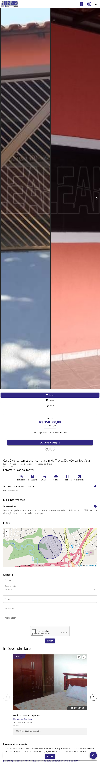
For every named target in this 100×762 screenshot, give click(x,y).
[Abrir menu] (96, 4)
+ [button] (7, 531)
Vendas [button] (8, 589)
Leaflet (79, 565)
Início (5, 464)
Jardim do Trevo (45, 464)
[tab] (50, 395)
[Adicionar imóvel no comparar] (53, 448)
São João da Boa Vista (23, 464)
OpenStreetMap (90, 565)
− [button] (7, 535)
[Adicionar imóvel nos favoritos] (47, 448)
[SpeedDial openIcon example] (93, 755)
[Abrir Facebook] (81, 4)
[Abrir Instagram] (89, 4)
